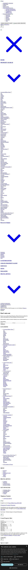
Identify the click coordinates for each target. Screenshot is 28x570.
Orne (2, 171)
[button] (14, 568)
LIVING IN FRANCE (10, 9)
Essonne (2, 161)
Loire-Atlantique (4, 207)
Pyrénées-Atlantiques (5, 184)
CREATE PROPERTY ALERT (6, 23)
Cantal (2, 97)
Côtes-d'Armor (4, 119)
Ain (1, 93)
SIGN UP (3, 324)
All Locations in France (8, 464)
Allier (2, 94)
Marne (2, 139)
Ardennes (2, 137)
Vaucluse (2, 220)
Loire (2, 100)
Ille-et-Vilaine (3, 121)
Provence (8, 18)
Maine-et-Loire (4, 208)
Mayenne (2, 209)
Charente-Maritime (4, 176)
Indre (2, 127)
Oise (1, 152)
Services (5, 470)
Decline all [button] (20, 564)
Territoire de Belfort (5, 117)
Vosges (2, 147)
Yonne (2, 115)
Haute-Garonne (4, 195)
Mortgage (5, 482)
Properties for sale (6, 473)
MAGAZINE (6, 6)
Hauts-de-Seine (4, 162)
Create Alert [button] (3, 537)
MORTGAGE (9, 12)
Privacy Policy (4, 475)
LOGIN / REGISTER (21, 23)
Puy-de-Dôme (3, 102)
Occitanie (8, 19)
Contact (4, 493)
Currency (5, 481)
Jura (1, 111)
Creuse (2, 178)
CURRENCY (9, 11)
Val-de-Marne (3, 164)
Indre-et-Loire (3, 129)
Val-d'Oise (3, 165)
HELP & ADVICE (7, 8)
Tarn (1, 203)
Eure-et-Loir (3, 126)
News (4, 471)
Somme (2, 155)
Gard (2, 194)
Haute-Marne (3, 140)
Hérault (2, 197)
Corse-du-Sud (3, 133)
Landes (2, 182)
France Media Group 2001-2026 (14, 503)
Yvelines (2, 159)
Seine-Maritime (4, 172)
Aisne (2, 150)
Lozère (2, 200)
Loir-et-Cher (3, 130)
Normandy (8, 16)
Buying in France (6, 485)
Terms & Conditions (8, 535)
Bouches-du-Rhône (5, 217)
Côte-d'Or (3, 108)
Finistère (2, 120)
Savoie (2, 105)
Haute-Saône (3, 113)
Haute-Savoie (3, 106)
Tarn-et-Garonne (4, 204)
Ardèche (2, 95)
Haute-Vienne (3, 188)
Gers (1, 196)
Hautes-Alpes (3, 215)
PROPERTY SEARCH (8, 3)
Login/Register (6, 491)
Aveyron (2, 193)
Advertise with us (6, 490)
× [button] (26, 546)
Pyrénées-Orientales (5, 202)
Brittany (7, 17)
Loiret (2, 131)
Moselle (2, 144)
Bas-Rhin (2, 145)
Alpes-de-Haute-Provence (6, 214)
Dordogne (8, 15)
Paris (7, 20)
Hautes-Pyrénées (4, 201)
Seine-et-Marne (4, 158)
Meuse (2, 143)
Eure (1, 169)
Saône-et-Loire (4, 114)
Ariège (2, 190)
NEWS (4, 5)
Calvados (2, 168)
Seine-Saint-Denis (4, 163)
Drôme (2, 98)
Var (1, 218)
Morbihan (3, 123)
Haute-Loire (3, 101)
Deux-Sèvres (3, 185)
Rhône (2, 104)
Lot (1, 198)
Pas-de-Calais (3, 153)
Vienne (2, 187)
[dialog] (14, 557)
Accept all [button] (7, 564)
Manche (2, 170)
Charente (2, 175)
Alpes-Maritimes (4, 216)
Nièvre (2, 112)
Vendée (2, 211)
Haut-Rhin (3, 146)
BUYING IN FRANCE (11, 10)
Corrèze (2, 177)
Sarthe (2, 210)
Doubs (2, 110)
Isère (1, 99)
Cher (2, 125)
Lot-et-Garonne (4, 183)
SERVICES (5, 4)
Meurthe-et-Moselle (5, 142)
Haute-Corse (3, 134)
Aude (2, 191)
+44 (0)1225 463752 (7, 498)
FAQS (4, 476)
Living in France (6, 483)
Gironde (2, 181)
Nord (2, 151)
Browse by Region (7, 13)
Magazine (5, 492)
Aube (2, 138)
